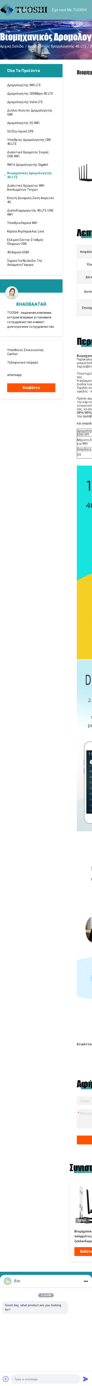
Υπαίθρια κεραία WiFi (22, 223)
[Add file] (6, 1379)
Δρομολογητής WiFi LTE (24, 85)
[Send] (85, 1379)
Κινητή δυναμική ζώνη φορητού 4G (30, 200)
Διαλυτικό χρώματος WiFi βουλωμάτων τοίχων (25, 187)
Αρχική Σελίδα (30, 9)
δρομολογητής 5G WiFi (23, 123)
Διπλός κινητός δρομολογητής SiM (29, 112)
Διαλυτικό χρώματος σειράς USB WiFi (28, 154)
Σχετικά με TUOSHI (69, 9)
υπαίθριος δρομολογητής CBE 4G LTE (29, 142)
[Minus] (85, 1281)
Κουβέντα (31, 388)
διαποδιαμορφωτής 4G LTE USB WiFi (30, 212)
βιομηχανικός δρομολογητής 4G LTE (57, 46)
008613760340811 (20, 366)
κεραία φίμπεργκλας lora (25, 231)
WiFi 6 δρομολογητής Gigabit (27, 164)
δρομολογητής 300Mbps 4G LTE (30, 93)
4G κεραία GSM (18, 252)
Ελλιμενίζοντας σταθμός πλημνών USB (25, 242)
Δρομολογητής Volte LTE (25, 102)
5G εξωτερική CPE (20, 131)
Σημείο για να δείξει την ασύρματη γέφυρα (24, 262)
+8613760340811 (36, 375)
